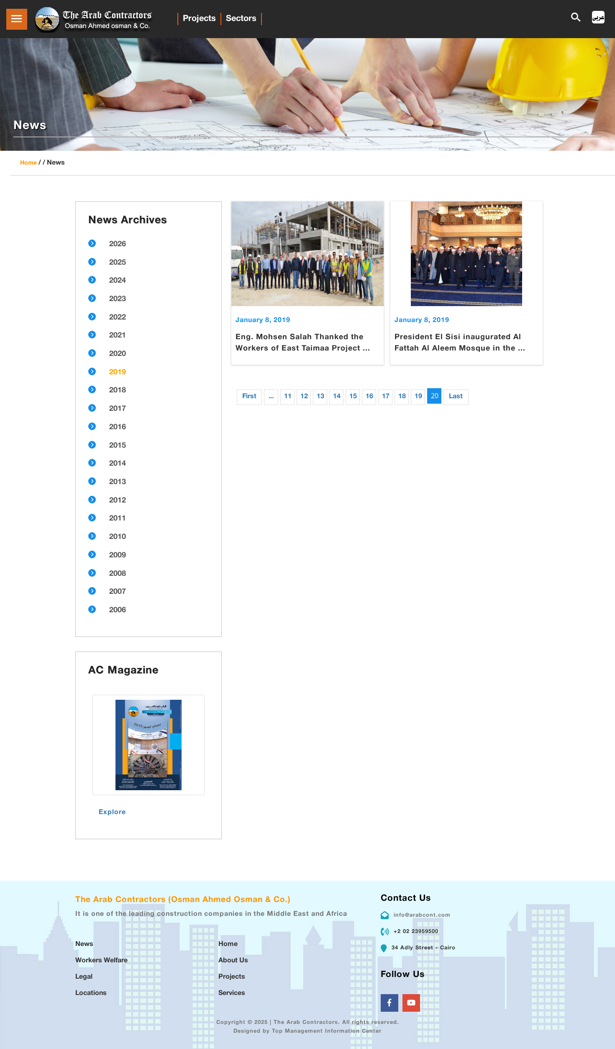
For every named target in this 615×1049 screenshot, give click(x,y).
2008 (117, 574)
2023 (117, 299)
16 (369, 397)
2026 (117, 244)
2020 (117, 354)
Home (28, 163)
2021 (117, 335)
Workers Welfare (101, 961)
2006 (117, 610)
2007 (117, 592)
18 (402, 397)
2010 (117, 537)
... (271, 397)
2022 (117, 317)
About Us (233, 961)
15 (353, 397)
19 (418, 397)
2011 (117, 518)
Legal (83, 977)
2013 (117, 482)
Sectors (241, 19)
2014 (117, 464)
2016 (117, 427)
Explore (112, 813)
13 (320, 397)
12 (304, 397)
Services (231, 993)
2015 (117, 446)
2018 (117, 390)
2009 (117, 555)
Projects (199, 19)
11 (288, 397)
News (84, 944)
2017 (117, 409)
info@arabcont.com (422, 915)
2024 (117, 281)
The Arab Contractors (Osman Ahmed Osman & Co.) (183, 900)
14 (337, 397)
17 (386, 397)
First (249, 397)
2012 (117, 500)
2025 (117, 263)
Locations (91, 993)
